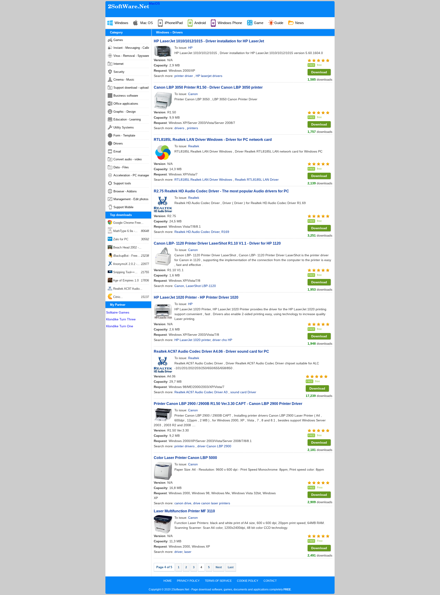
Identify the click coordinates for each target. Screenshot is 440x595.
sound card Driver (243, 392)
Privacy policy (188, 580)
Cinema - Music (123, 79)
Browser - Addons (125, 191)
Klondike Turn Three (121, 319)
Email (117, 151)
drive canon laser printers (211, 503)
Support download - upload (130, 87)
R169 (225, 232)
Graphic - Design (124, 111)
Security (118, 72)
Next (219, 567)
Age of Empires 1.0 (125, 280)
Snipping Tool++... (125, 272)
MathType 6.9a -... (125, 231)
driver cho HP (222, 340)
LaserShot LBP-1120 (201, 286)
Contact (270, 580)
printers (192, 128)
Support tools (122, 183)
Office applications (125, 103)
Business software (125, 95)
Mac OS (146, 23)
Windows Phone (229, 23)
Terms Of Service (218, 580)
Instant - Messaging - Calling (131, 47)
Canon (179, 286)
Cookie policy (247, 580)
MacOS (154, 3)
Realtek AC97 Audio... (127, 288)
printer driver (184, 76)
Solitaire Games (117, 312)
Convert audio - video (127, 159)
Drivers (178, 32)
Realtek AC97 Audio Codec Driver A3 (201, 392)
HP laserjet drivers (209, 76)
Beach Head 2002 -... (126, 247)
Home (167, 580)
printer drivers (184, 446)
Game (258, 23)
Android (200, 23)
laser (187, 552)
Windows (121, 23)
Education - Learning (127, 119)
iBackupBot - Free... (126, 255)
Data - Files (121, 167)
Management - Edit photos (130, 199)
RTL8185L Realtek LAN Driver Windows (203, 179)
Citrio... (117, 297)
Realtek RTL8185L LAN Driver (257, 179)
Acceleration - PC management (131, 175)
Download (319, 72)
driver (178, 552)
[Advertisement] (128, 399)
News (299, 23)
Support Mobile (123, 207)
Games (118, 40)
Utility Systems (123, 127)
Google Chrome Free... (127, 222)
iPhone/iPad (173, 23)
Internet (118, 64)
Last (231, 567)
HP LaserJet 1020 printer (192, 340)
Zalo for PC (120, 239)
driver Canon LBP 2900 (214, 446)
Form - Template (124, 135)
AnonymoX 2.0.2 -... (126, 264)
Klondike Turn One (119, 326)
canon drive (182, 503)
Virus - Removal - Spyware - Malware (131, 55)
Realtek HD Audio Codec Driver (197, 232)
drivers (179, 128)
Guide (278, 23)
